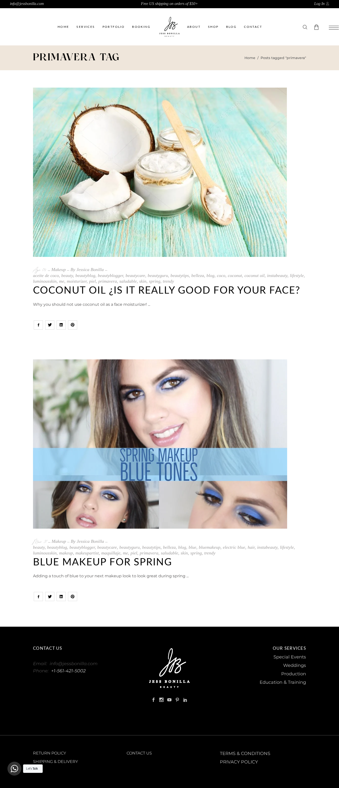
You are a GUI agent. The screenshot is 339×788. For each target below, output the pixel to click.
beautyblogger (110, 275)
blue (192, 547)
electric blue (234, 547)
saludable (128, 281)
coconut (235, 275)
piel (92, 281)
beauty (67, 275)
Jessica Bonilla (90, 269)
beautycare (135, 275)
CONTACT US (139, 753)
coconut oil (254, 275)
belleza (197, 275)
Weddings (294, 665)
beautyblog (85, 275)
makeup (66, 552)
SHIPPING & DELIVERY (55, 761)
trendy (168, 281)
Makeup (58, 269)
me (61, 281)
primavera (107, 281)
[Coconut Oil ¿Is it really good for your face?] (160, 172)
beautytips (179, 275)
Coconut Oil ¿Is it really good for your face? (166, 291)
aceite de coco (46, 275)
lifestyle (297, 275)
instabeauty (277, 275)
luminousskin (45, 281)
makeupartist (87, 552)
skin (142, 281)
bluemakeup (209, 547)
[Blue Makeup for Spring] (160, 444)
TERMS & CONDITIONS (245, 753)
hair (251, 547)
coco (221, 275)
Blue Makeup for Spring (102, 562)
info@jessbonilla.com (27, 3)
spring (154, 281)
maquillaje (110, 552)
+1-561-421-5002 (68, 671)
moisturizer (77, 281)
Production (293, 674)
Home (249, 58)
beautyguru (158, 275)
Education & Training (283, 682)
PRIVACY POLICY (239, 762)
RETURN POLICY (49, 753)
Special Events (289, 657)
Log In (319, 3)
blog (210, 275)
